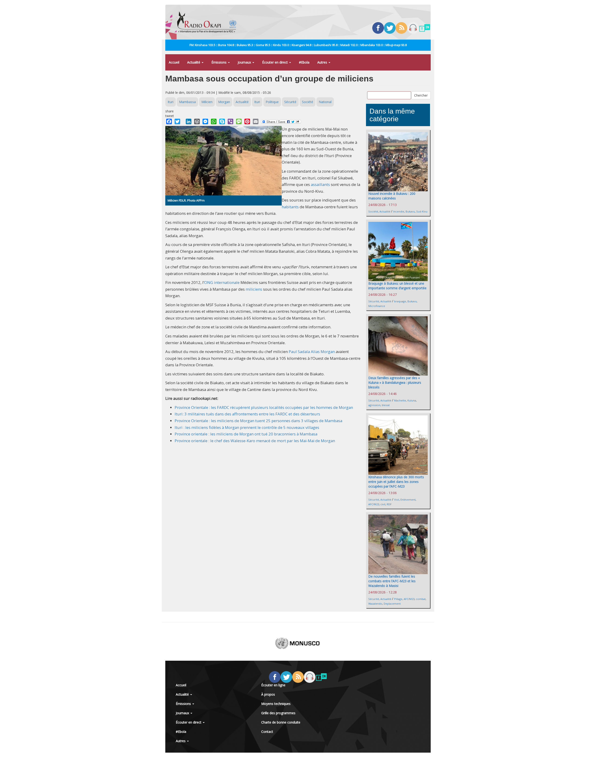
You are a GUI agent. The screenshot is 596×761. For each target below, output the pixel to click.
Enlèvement (408, 499)
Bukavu (410, 211)
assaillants (320, 184)
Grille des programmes (278, 713)
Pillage (398, 599)
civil (382, 504)
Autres (322, 62)
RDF (389, 504)
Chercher (421, 95)
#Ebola (304, 62)
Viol (396, 499)
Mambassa (187, 102)
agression (374, 405)
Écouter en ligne (273, 685)
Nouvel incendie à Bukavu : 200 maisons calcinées (391, 195)
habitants (290, 206)
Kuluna (411, 400)
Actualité (194, 62)
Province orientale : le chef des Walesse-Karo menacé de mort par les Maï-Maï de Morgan (255, 440)
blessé (386, 405)
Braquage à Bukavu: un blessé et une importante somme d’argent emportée (397, 285)
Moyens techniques (276, 703)
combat (421, 599)
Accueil (174, 62)
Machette (400, 400)
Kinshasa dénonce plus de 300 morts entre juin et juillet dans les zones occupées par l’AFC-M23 (396, 481)
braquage (400, 301)
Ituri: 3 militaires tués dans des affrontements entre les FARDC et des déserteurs (247, 414)
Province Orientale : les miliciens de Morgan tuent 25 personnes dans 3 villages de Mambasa (258, 420)
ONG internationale (222, 282)
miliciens (254, 289)
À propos (268, 694)
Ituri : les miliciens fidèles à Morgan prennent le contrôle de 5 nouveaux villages (247, 427)
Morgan (224, 102)
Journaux (245, 62)
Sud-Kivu (421, 211)
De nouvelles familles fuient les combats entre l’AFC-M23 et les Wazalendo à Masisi (392, 581)
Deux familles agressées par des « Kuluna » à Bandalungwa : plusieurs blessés (394, 382)
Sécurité (290, 102)
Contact (267, 731)
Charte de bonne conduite (280, 722)
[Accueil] (208, 22)
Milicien (207, 102)
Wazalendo (375, 603)
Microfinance (376, 306)
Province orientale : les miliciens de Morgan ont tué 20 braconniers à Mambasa (246, 434)
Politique (272, 102)
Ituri (170, 102)
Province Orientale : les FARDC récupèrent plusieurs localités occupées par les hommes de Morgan (264, 407)
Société (307, 102)
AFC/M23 (373, 504)
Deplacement (392, 603)
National (325, 102)
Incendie (398, 211)
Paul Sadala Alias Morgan (312, 351)
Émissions (219, 62)
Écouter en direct (275, 62)
